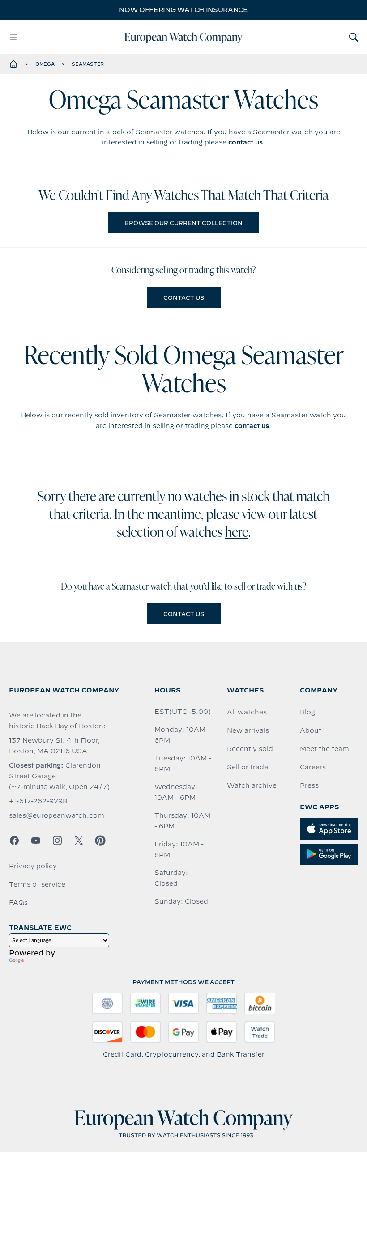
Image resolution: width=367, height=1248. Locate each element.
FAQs (18, 902)
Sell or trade (247, 767)
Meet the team (324, 748)
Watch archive (252, 785)
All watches (247, 712)
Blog (307, 712)
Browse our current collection (183, 223)
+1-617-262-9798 (38, 801)
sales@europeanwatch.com (56, 815)
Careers (313, 767)
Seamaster (88, 64)
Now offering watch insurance (183, 9)
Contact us (183, 297)
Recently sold (250, 748)
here (236, 533)
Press (309, 785)
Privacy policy (33, 866)
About (310, 730)
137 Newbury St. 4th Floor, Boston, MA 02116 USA (54, 746)
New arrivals (248, 730)
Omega (45, 64)
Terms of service (37, 884)
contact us (245, 142)
